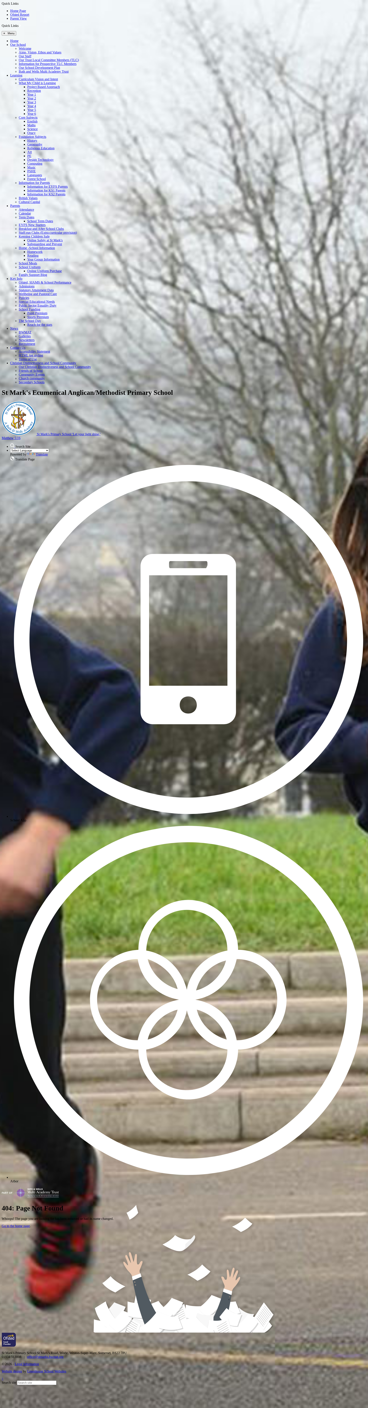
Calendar (25, 213)
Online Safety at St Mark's (45, 240)
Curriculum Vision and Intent (38, 79)
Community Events (32, 374)
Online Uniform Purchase (44, 271)
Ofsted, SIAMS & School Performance (45, 282)
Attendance (26, 209)
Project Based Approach (43, 87)
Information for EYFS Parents (47, 186)
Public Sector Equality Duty (37, 305)
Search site (9, 1382)
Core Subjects (28, 117)
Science (32, 129)
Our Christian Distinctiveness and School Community (55, 367)
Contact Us (17, 347)
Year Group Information (43, 259)
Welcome (25, 48)
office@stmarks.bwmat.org (45, 1357)
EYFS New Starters (32, 225)
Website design (12, 1371)
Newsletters (26, 340)
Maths (31, 125)
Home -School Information (37, 248)
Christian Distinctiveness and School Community (43, 363)
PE (29, 156)
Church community (32, 378)
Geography (34, 144)
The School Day (30, 321)
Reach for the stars (39, 324)
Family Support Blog (33, 275)
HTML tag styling (31, 355)
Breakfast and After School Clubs (41, 229)
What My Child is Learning (37, 83)
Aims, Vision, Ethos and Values (40, 52)
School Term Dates (40, 221)
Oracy (31, 133)
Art (29, 152)
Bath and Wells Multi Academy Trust (44, 71)
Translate (42, 454)
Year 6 (31, 113)
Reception (34, 90)
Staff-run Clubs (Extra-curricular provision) (48, 232)
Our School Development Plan (39, 67)
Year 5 (31, 110)
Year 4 (31, 106)
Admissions (26, 286)
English (32, 121)
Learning (16, 75)
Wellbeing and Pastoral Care (38, 294)
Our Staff (25, 56)
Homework (35, 252)
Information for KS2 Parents (46, 194)
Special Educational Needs (37, 301)
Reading (33, 255)
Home (14, 41)
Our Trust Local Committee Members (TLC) (49, 60)
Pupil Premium (37, 313)
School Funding (29, 309)
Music (31, 167)
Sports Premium (38, 317)
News (14, 328)
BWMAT (25, 332)
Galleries (25, 336)
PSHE (31, 171)
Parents (15, 206)
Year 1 (31, 94)
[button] (20, 25)
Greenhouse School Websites (46, 1371)
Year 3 (31, 102)
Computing (34, 163)
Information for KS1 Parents (46, 190)
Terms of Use (28, 359)
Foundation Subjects (32, 136)
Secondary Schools (32, 382)
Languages (34, 175)
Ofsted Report (19, 14)
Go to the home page (16, 1226)
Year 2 (31, 98)
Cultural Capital (29, 202)
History (32, 140)
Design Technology (40, 160)
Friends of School (31, 370)
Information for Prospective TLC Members (47, 64)
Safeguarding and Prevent (44, 244)
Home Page (18, 11)
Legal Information (27, 1364)
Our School (18, 44)
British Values (28, 198)
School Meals (28, 263)
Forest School (36, 179)
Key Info (16, 278)
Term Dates (26, 217)
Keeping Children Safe (34, 236)
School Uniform (29, 267)
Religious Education (41, 148)
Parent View (18, 18)
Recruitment (27, 344)
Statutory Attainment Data (36, 290)
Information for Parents (34, 183)
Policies (24, 298)
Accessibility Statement (34, 351)
